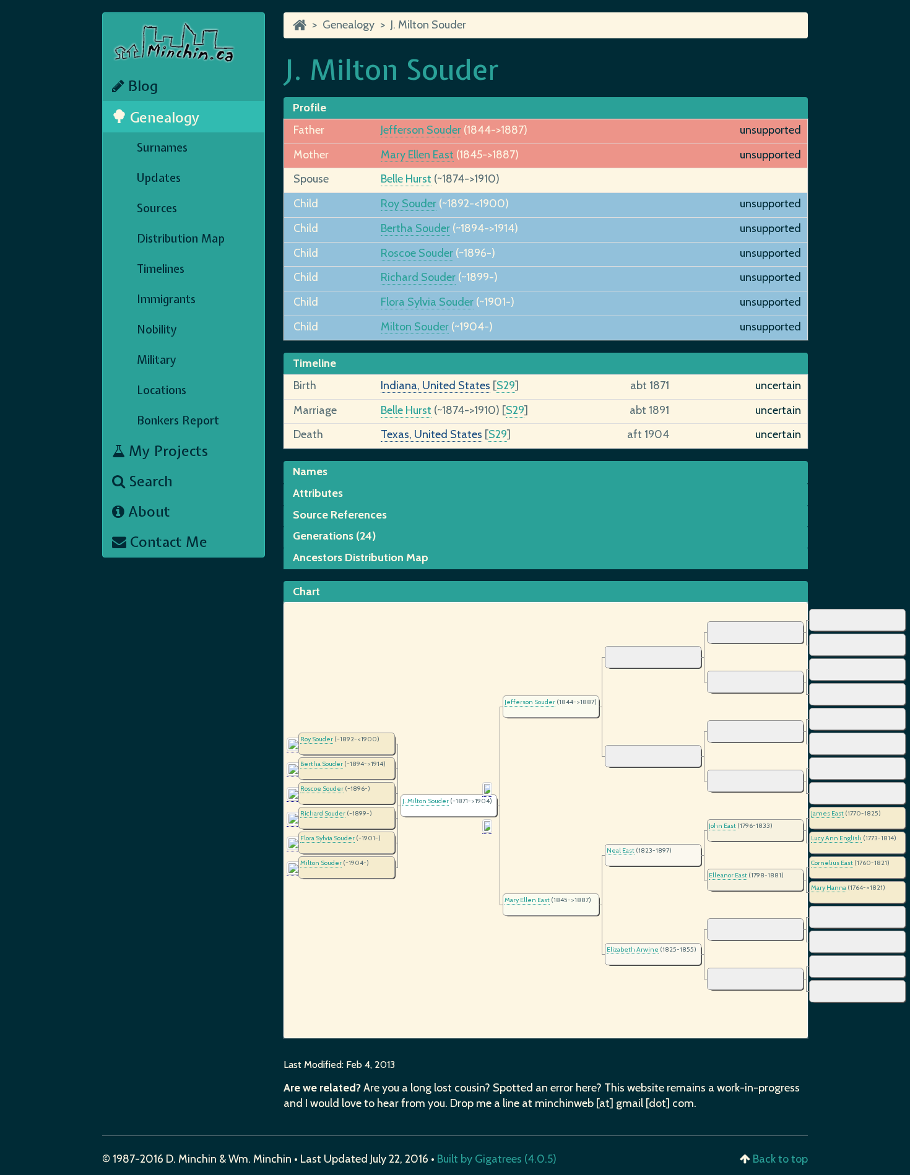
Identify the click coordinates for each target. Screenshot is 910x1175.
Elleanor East (728, 875)
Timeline (314, 363)
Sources (157, 208)
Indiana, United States (435, 385)
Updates (159, 178)
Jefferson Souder (421, 130)
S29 (505, 385)
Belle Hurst (406, 179)
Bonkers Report (178, 420)
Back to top (780, 1159)
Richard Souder (418, 277)
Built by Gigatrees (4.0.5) (497, 1159)
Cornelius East (832, 863)
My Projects (166, 450)
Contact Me (166, 541)
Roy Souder (408, 203)
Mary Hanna (828, 888)
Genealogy (163, 117)
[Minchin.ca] (299, 25)
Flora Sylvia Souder (427, 302)
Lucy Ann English (836, 838)
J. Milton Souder (428, 25)
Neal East (621, 850)
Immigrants (166, 299)
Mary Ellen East (417, 154)
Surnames (162, 147)
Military (156, 360)
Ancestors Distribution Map (360, 557)
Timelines (160, 269)
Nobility (157, 329)
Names (310, 471)
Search (149, 481)
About (147, 511)
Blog (141, 85)
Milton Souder (415, 327)
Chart (306, 591)
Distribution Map (181, 238)
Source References (340, 515)
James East (827, 813)
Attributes (318, 493)
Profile (309, 107)
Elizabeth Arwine (633, 949)
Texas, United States (431, 434)
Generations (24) (334, 536)
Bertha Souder (415, 228)
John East (722, 826)
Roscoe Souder (417, 253)
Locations (161, 390)
